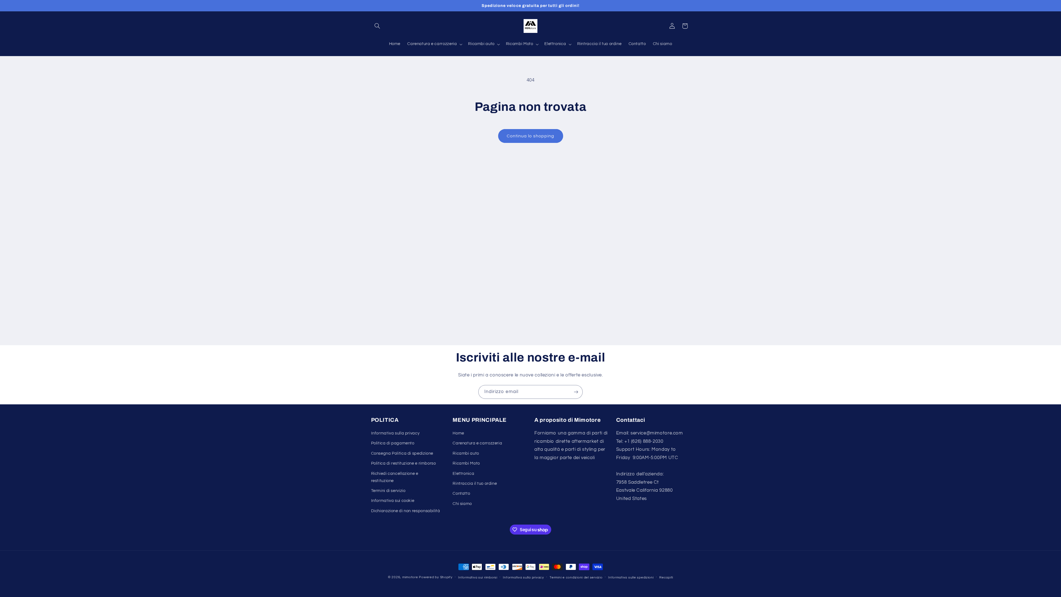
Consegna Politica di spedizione (402, 453)
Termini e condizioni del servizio (576, 577)
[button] (377, 26)
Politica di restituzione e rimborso (403, 463)
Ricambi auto (466, 453)
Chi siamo (462, 504)
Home (458, 433)
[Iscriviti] (576, 392)
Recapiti (666, 577)
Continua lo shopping (530, 136)
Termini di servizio (388, 491)
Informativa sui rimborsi (477, 577)
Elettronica (463, 474)
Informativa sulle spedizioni (631, 577)
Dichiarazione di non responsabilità (405, 511)
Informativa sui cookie (392, 501)
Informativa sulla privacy (395, 433)
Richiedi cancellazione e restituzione (394, 477)
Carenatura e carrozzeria (477, 443)
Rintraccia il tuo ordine (475, 483)
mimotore (410, 577)
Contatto (461, 493)
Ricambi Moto (466, 463)
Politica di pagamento (392, 443)
